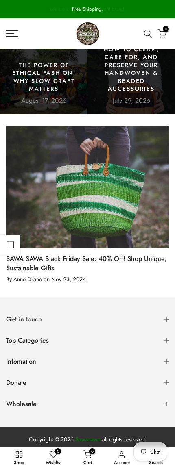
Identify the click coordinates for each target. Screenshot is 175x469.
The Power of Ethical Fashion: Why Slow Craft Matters (44, 77)
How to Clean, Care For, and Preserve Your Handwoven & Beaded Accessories (131, 69)
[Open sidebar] (10, 244)
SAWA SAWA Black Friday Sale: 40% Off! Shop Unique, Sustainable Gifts (86, 263)
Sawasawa (88, 439)
